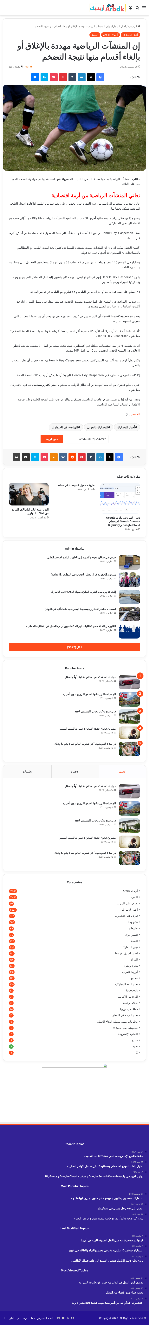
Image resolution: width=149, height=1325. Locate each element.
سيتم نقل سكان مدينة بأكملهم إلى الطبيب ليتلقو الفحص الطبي (81, 557)
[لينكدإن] (82, 77)
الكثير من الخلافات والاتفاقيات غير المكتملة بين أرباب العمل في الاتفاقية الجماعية (71, 626)
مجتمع (134, 978)
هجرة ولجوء (131, 965)
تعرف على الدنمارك (126, 915)
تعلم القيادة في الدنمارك (124, 1015)
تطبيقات (133, 928)
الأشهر (122, 771)
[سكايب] (44, 77)
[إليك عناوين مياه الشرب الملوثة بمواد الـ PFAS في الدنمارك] (129, 597)
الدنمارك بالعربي (97, 427)
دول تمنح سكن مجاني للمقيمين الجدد (95, 711)
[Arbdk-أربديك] (107, 8)
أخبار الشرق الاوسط (126, 953)
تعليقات (27, 771)
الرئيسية (133, 26)
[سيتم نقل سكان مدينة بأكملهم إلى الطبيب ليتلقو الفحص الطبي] (129, 562)
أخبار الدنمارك (118, 26)
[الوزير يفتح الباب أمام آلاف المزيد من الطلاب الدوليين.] (29, 494)
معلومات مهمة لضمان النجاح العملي (117, 1021)
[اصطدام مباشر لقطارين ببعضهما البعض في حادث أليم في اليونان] (129, 614)
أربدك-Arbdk (110, 34)
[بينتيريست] (63, 77)
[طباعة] (16, 457)
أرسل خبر (22, 1318)
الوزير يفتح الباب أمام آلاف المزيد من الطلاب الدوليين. (30, 511)
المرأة (134, 959)
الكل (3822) (74, 647)
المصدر (135, 414)
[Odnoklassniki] (54, 457)
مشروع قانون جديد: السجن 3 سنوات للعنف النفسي (87, 728)
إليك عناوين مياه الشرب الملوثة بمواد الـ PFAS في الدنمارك (83, 591)
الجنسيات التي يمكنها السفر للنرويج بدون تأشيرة (89, 694)
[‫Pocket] (54, 77)
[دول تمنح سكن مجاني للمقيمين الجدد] (129, 716)
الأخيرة (75, 771)
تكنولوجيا (133, 922)
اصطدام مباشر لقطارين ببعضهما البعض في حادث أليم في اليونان (80, 609)
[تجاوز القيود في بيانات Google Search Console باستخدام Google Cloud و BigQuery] (120, 498)
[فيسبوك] (100, 77)
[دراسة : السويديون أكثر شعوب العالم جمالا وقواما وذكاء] (129, 749)
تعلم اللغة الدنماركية (126, 984)
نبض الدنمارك (130, 947)
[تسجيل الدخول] (131, 9)
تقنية (135, 1046)
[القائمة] (144, 9)
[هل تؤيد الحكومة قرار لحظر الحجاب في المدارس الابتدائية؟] (129, 579)
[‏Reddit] (72, 457)
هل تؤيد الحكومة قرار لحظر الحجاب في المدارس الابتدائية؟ (83, 574)
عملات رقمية (130, 1002)
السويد (134, 897)
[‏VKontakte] (63, 457)
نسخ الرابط (51, 439)
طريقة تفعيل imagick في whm (76, 485)
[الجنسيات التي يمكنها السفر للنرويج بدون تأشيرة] (129, 699)
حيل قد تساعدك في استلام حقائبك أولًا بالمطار (90, 677)
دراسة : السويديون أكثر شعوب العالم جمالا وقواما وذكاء (85, 743)
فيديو (135, 1040)
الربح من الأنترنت (128, 996)
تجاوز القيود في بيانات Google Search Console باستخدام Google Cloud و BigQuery (123, 521)
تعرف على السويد (127, 903)
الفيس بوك (131, 934)
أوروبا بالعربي (130, 971)
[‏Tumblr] (72, 77)
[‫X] (91, 77)
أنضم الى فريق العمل (41, 1318)
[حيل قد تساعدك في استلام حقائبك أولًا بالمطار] (129, 682)
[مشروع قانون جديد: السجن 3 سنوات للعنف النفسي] (129, 733)
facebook (132, 990)
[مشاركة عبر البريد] (26, 457)
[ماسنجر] (35, 77)
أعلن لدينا (9, 1318)
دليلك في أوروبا (129, 1009)
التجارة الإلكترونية (128, 1034)
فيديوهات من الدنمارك (125, 1027)
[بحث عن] (137, 9)
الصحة (95, 34)
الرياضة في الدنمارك (65, 427)
